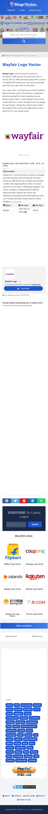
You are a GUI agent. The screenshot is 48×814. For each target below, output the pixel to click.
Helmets (28, 735)
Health (20, 735)
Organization (20, 748)
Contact (17, 796)
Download (24, 288)
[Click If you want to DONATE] (24, 775)
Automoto (37, 705)
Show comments (24, 626)
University (32, 760)
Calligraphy (18, 714)
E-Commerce (34, 718)
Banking (9, 709)
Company (24, 718)
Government (11, 735)
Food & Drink (11, 731)
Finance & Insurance (29, 726)
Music (32, 743)
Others (30, 748)
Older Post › (37, 636)
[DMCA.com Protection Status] (24, 789)
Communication (12, 718)
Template (28, 756)
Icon (35, 735)
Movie (25, 743)
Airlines (9, 705)
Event (9, 726)
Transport (10, 760)
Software (34, 752)
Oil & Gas (10, 748)
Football (21, 731)
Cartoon (27, 714)
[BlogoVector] (24, 6)
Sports (9, 756)
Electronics (20, 722)
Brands (9, 714)
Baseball (18, 709)
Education (10, 722)
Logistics (18, 739)
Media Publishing (30, 739)
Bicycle (36, 709)
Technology (18, 756)
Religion (18, 752)
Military (9, 743)
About (7, 796)
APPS (17, 705)
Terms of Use (25, 800)
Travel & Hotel (21, 760)
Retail (26, 752)
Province (10, 752)
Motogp (17, 743)
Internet (9, 739)
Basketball (28, 709)
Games (29, 731)
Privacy (41, 796)
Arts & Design (26, 705)
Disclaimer (30, 796)
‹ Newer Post (11, 636)
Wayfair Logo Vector (21, 64)
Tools (36, 756)
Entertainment (32, 722)
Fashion (16, 726)
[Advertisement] (24, 240)
